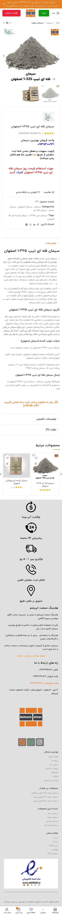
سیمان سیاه (53, 813)
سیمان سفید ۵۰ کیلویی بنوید (45, 801)
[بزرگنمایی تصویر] (54, 79)
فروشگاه (54, 772)
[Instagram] (40, 742)
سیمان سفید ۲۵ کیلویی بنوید (45, 797)
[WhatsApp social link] (30, 225)
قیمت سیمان (11, 13)
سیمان (49, 22)
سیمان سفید (37, 22)
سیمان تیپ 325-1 (38, 215)
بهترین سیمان (51, 751)
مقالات (55, 776)
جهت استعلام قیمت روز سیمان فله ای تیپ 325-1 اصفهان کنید (31, 170)
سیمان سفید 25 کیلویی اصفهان (44, 793)
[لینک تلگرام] (26, 225)
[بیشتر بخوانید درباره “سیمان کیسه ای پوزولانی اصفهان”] (7, 463)
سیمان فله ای (40, 210)
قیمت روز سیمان (51, 780)
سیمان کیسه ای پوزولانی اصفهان (16, 482)
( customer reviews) (30, 133)
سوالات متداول (51, 768)
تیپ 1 (55, 837)
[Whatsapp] (31, 742)
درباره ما (55, 760)
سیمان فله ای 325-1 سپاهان (45, 485)
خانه (57, 22)
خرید (44, 13)
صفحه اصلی (53, 756)
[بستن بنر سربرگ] (4, 4)
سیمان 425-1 (52, 853)
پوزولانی (55, 849)
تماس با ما (53, 764)
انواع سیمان (52, 833)
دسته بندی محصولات (48, 808)
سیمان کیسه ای (51, 825)
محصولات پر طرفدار (48, 788)
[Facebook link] (38, 225)
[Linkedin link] (34, 225)
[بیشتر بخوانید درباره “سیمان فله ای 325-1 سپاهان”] (36, 463)
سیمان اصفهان (25, 206)
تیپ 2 (55, 841)
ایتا (34, 154)
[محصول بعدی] (4, 23)
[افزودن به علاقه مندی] (36, 458)
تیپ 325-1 (53, 845)
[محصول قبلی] (10, 23)
